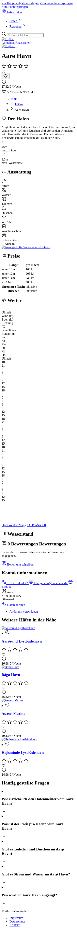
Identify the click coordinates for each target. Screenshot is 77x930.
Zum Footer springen (15, 6)
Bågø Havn (11, 675)
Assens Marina (13, 713)
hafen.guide (14, 12)
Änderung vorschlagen (23, 611)
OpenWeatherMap (13, 525)
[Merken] (5, 76)
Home (13, 98)
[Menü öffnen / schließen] (16, 47)
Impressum (16, 918)
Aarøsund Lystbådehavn (22, 641)
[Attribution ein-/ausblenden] (38, 632)
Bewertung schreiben (20, 564)
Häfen (13, 21)
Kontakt (14, 925)
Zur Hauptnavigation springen (20, 3)
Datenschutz (17, 921)
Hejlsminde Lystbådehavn (23, 752)
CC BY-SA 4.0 (36, 525)
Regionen (15, 26)
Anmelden (8, 42)
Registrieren (22, 42)
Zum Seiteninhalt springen (56, 3)
